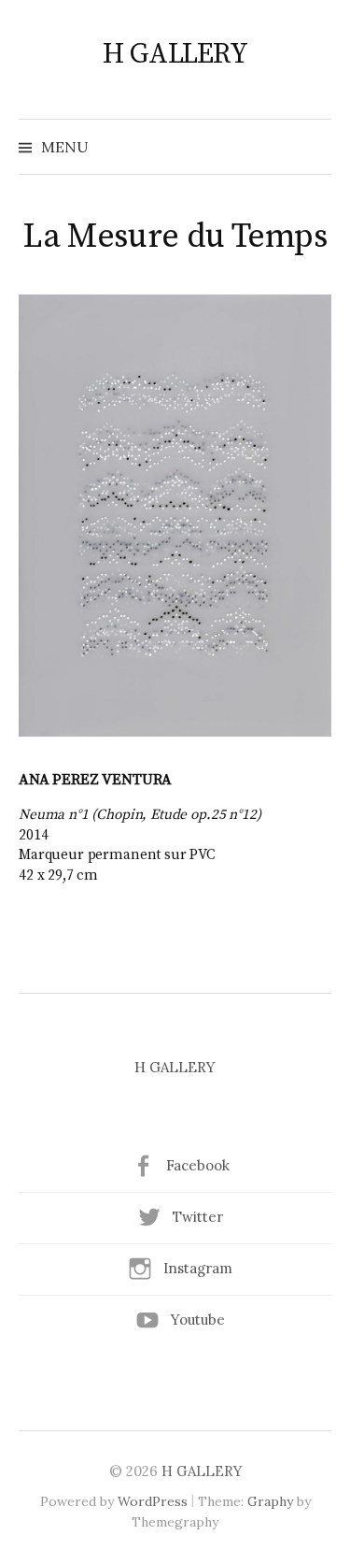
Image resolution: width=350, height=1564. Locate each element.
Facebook (198, 1165)
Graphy (270, 1501)
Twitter (198, 1217)
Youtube (198, 1319)
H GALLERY (175, 54)
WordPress (153, 1501)
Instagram (197, 1268)
